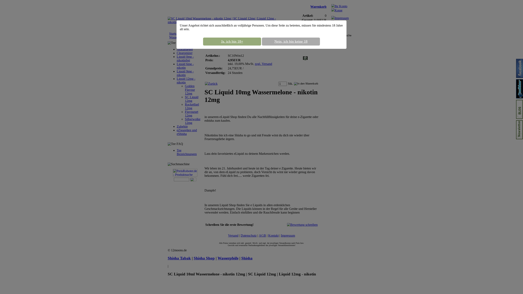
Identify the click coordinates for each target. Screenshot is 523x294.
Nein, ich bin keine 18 (290, 41)
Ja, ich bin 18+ (232, 41)
